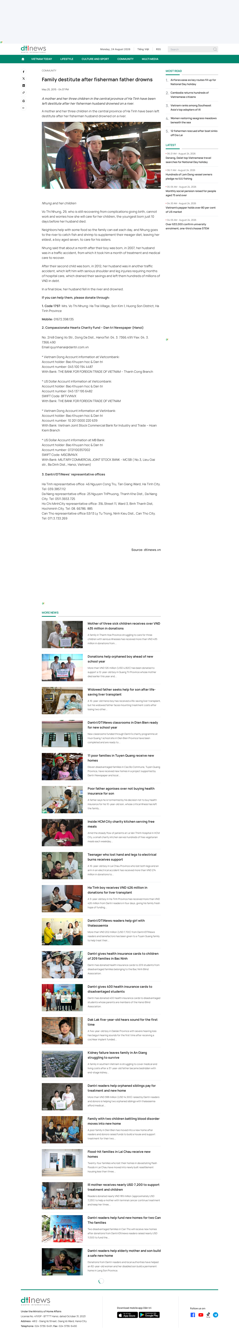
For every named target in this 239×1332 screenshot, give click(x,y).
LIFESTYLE (66, 59)
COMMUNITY (125, 59)
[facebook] (23, 71)
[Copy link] (23, 92)
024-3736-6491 (43, 1326)
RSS (158, 49)
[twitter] (23, 78)
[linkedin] (23, 85)
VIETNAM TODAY (41, 59)
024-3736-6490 (68, 1326)
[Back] (23, 108)
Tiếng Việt (143, 49)
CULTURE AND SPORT (95, 59)
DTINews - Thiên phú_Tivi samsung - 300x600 (192, 240)
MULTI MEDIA (150, 59)
